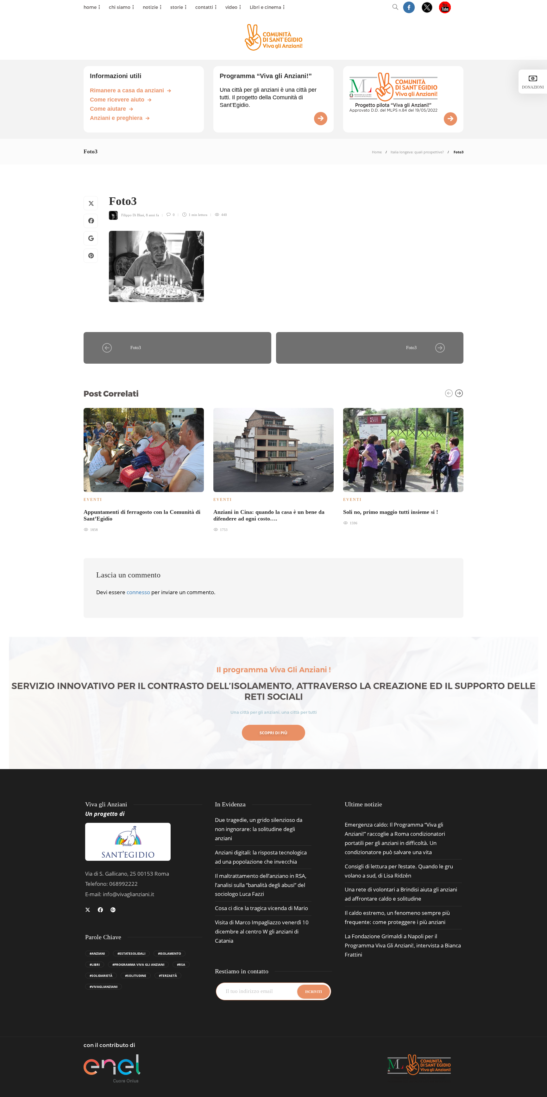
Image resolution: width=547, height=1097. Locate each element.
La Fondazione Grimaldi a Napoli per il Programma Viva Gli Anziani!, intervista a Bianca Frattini (403, 945)
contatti (204, 7)
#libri (95, 964)
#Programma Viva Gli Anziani (138, 964)
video (231, 7)
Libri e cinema (265, 7)
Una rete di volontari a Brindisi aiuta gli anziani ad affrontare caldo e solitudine (401, 894)
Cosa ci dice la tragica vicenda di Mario (261, 908)
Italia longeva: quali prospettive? (417, 152)
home (90, 7)
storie (176, 7)
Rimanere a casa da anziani (127, 90)
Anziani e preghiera (116, 118)
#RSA (181, 964)
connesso (138, 592)
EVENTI (93, 499)
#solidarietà (101, 975)
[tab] (363, 804)
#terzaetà (168, 975)
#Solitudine (135, 975)
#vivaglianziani (103, 986)
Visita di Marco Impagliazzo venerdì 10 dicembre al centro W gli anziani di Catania (262, 931)
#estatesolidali (131, 953)
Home (377, 152)
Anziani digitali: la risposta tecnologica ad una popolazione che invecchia (261, 857)
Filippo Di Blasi (132, 215)
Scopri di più (273, 733)
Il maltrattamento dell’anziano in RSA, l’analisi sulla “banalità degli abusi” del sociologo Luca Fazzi (260, 885)
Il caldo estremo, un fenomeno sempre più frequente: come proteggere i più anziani (397, 917)
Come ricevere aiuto (117, 99)
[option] (144, 469)
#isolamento (169, 953)
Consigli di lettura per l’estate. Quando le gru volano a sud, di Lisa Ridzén (399, 871)
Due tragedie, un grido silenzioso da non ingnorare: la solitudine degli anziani (258, 829)
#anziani (97, 953)
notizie (150, 7)
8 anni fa (152, 215)
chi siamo (119, 7)
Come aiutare (108, 109)
